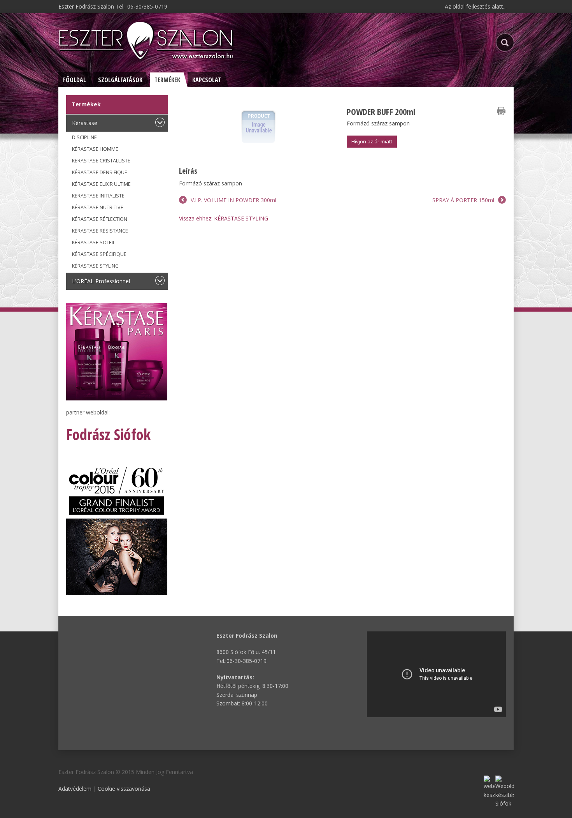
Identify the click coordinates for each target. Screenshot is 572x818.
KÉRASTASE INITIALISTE (98, 195)
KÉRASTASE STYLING (95, 266)
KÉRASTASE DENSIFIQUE (99, 172)
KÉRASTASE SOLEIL (93, 242)
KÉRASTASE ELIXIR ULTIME (101, 184)
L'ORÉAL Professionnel (101, 281)
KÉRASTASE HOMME (95, 149)
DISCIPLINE (84, 137)
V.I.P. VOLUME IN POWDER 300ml (233, 200)
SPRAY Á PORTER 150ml (463, 200)
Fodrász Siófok (108, 434)
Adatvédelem (74, 788)
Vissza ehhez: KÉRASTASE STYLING (223, 218)
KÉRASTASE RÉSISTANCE (100, 230)
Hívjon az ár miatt (371, 141)
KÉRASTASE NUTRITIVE (97, 207)
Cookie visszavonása (124, 788)
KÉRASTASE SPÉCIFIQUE (99, 254)
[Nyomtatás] (501, 111)
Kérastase (84, 123)
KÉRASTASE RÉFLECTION (99, 219)
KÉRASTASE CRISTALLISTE (101, 160)
